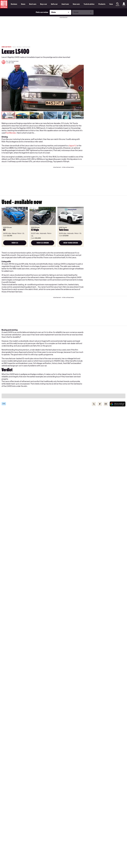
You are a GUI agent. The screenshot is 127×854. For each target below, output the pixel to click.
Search (117, 5)
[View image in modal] (5, 88)
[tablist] (43, 115)
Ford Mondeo (11, 133)
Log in (123, 5)
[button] (43, 88)
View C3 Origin (43, 243)
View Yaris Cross (70, 243)
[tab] (8, 115)
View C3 (15, 243)
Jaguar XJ (72, 146)
